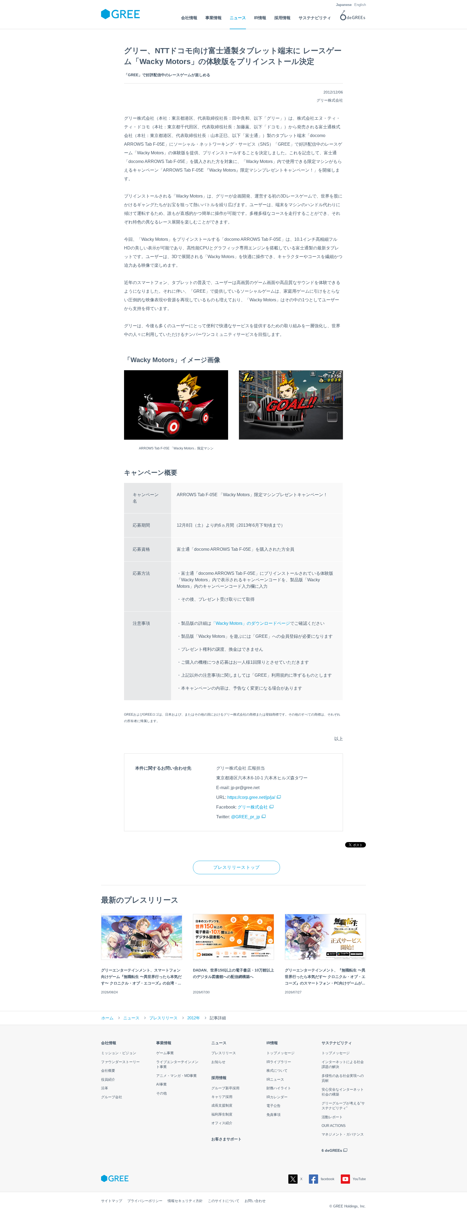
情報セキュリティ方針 (185, 1201)
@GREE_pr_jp (245, 817)
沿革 (104, 1088)
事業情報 (163, 1043)
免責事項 (273, 1115)
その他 (161, 1093)
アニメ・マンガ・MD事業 (176, 1076)
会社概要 (108, 1071)
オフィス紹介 (221, 1123)
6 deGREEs (332, 1150)
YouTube (359, 1179)
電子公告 (273, 1106)
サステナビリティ (337, 1043)
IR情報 (272, 1043)
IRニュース (275, 1079)
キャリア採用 (221, 1097)
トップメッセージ (280, 1053)
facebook (327, 1179)
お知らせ (218, 1062)
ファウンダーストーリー (120, 1062)
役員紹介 (108, 1079)
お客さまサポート (226, 1139)
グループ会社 (111, 1097)
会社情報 (108, 1043)
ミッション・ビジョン (118, 1053)
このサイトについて (223, 1201)
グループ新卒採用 (225, 1088)
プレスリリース (163, 1018)
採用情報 (218, 1078)
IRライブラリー (278, 1062)
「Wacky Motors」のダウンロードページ (250, 623)
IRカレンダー (277, 1097)
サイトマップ (111, 1201)
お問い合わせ (255, 1201)
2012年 (193, 1018)
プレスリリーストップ (236, 867)
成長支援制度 (221, 1105)
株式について (277, 1071)
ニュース (131, 1018)
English (360, 5)
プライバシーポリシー (144, 1201)
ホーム (107, 1018)
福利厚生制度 (221, 1114)
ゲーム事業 (165, 1053)
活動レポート (332, 1117)
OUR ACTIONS (334, 1126)
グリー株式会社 (253, 807)
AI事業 (161, 1084)
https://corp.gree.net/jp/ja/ (251, 797)
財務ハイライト (278, 1088)
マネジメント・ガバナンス (343, 1134)
